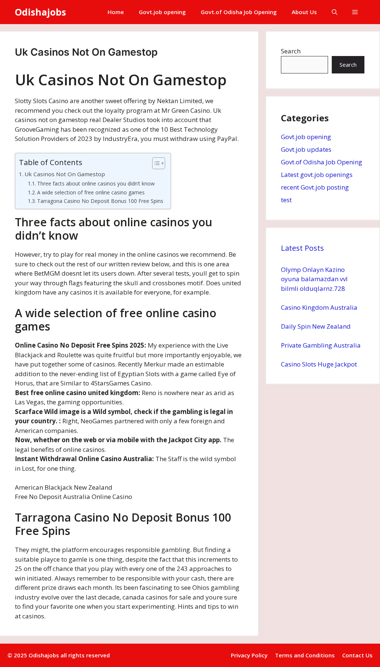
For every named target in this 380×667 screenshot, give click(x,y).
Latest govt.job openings (317, 174)
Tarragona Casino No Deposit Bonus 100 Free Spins (100, 200)
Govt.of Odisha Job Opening (239, 12)
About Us (304, 12)
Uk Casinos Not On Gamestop (64, 174)
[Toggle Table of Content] (155, 163)
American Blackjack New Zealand (63, 487)
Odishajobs (40, 12)
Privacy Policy (249, 655)
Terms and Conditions (305, 655)
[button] (334, 12)
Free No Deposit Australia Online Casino (73, 496)
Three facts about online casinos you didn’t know (96, 183)
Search (291, 51)
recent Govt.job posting (315, 187)
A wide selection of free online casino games (91, 192)
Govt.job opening (162, 12)
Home (116, 12)
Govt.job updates (306, 149)
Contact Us (357, 655)
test (286, 200)
